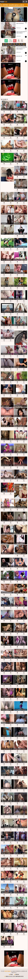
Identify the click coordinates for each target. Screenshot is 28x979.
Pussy (3, 1)
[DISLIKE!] (14, 40)
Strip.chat (18, 36)
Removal (17, 974)
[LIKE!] (6, 40)
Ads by (18, 166)
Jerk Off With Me (20, 23)
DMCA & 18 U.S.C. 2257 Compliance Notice (14, 976)
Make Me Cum (19, 56)
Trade (11, 974)
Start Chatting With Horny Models (20, 32)
